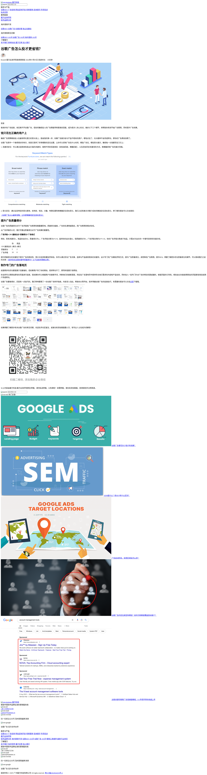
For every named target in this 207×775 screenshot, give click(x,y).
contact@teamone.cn (8, 713)
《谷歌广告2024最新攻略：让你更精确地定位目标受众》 (22, 215)
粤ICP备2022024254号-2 (54, 773)
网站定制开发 (20, 734)
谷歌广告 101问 (40, 739)
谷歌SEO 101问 (28, 739)
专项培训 (44, 734)
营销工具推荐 (51, 739)
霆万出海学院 (6, 17)
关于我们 (4, 744)
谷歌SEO (4, 734)
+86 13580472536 (7, 709)
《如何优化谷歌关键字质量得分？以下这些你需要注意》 (29, 260)
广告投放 (11, 734)
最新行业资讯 (62, 739)
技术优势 (4, 12)
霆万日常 (19, 744)
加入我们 (26, 744)
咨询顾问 (37, 734)
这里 (132, 282)
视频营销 (29, 734)
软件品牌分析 (6, 20)
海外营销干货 (17, 739)
